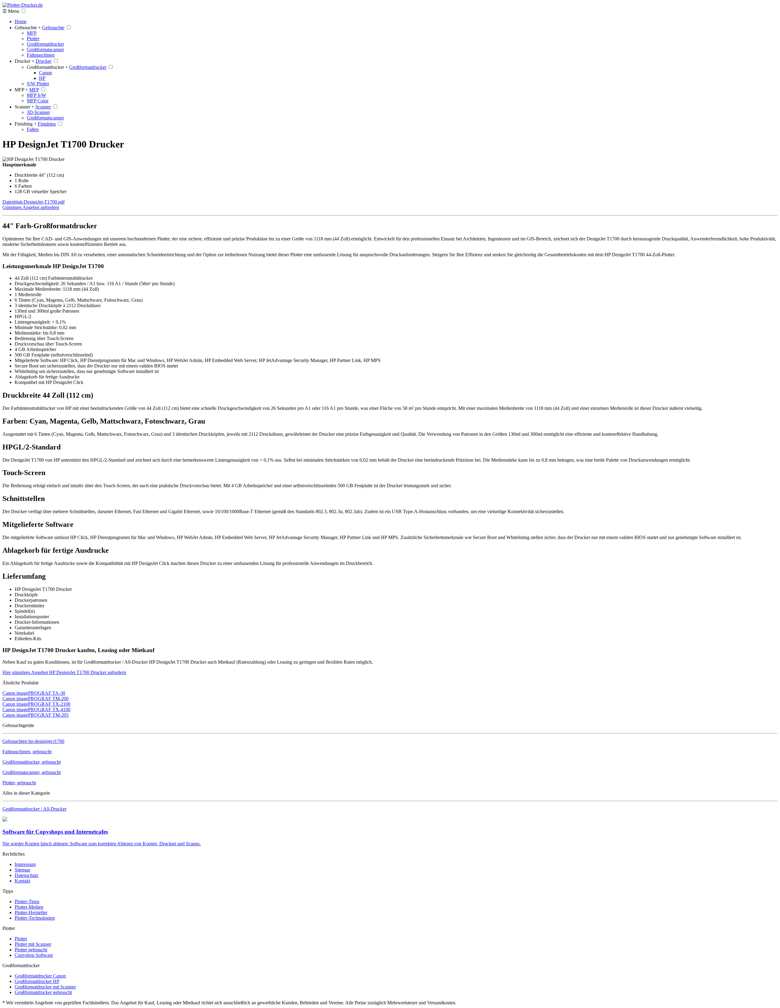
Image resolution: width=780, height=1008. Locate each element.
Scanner (43, 106)
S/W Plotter (38, 83)
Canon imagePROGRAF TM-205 (35, 715)
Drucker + (24, 61)
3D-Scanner (38, 112)
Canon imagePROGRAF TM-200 (35, 698)
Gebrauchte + (28, 27)
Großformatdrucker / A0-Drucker (34, 808)
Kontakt (22, 880)
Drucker (43, 61)
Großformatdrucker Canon (40, 975)
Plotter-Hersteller (31, 912)
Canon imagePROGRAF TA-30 (33, 693)
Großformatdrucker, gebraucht (31, 762)
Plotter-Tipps (27, 901)
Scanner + (24, 106)
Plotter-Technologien (35, 918)
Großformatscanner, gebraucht (31, 772)
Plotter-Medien (29, 907)
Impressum (25, 864)
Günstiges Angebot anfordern (30, 207)
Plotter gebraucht (31, 949)
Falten (33, 129)
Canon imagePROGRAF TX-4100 (36, 709)
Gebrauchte (53, 27)
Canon (45, 72)
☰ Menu (10, 11)
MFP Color (37, 100)
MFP (32, 33)
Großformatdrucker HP (37, 981)
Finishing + (26, 123)
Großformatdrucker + (47, 67)
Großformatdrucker (45, 44)
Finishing (47, 123)
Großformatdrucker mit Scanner (45, 986)
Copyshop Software (34, 955)
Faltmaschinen (41, 55)
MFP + (21, 89)
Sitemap (22, 869)
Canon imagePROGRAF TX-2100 (36, 704)
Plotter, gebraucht (19, 782)
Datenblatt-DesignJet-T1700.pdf (33, 201)
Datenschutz (26, 875)
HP (42, 78)
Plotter (33, 38)
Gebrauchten (33, 741)
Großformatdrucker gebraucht (43, 992)
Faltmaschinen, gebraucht (26, 751)
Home (21, 21)
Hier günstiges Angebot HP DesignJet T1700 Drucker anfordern (64, 672)
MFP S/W (36, 95)
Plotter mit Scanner (33, 944)
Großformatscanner (45, 49)
